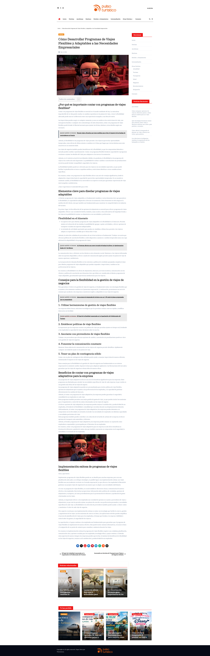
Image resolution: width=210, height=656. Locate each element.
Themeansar (60, 652)
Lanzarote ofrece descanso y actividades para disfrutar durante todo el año (91, 594)
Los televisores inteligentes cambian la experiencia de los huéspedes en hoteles (67, 595)
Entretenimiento (138, 86)
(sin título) (135, 107)
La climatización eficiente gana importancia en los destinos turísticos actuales (115, 594)
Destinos (88, 19)
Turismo (135, 72)
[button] (152, 19)
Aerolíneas (80, 19)
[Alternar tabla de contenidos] (77, 99)
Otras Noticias (127, 19)
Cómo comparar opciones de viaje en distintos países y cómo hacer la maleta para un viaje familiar (141, 113)
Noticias (71, 19)
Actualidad (136, 69)
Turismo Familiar (89, 614)
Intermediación (115, 19)
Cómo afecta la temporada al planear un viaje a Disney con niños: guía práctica (141, 132)
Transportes (136, 76)
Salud (134, 79)
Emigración (136, 89)
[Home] (59, 19)
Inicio (64, 19)
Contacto (138, 19)
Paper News (79, 649)
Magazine (136, 83)
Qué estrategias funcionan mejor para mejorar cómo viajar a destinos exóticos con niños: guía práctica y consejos (142, 123)
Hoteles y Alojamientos (101, 19)
